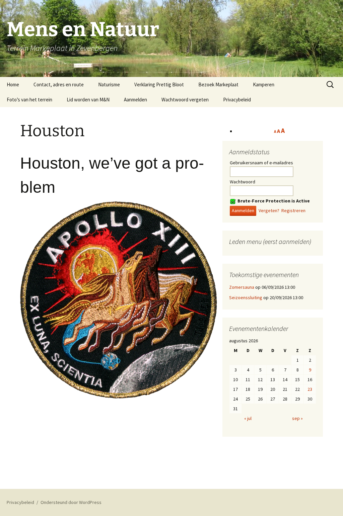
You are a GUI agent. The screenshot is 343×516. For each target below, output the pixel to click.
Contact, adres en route (58, 84)
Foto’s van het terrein (29, 99)
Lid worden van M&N (88, 99)
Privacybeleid (237, 99)
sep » (297, 418)
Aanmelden (135, 99)
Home (13, 84)
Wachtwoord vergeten (185, 99)
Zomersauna (241, 287)
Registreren (293, 210)
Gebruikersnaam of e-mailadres (261, 163)
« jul (248, 418)
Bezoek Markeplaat (218, 84)
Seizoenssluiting (245, 297)
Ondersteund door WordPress (71, 502)
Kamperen (263, 84)
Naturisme (109, 84)
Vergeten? (269, 210)
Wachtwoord (242, 182)
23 (309, 389)
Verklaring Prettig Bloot (159, 84)
